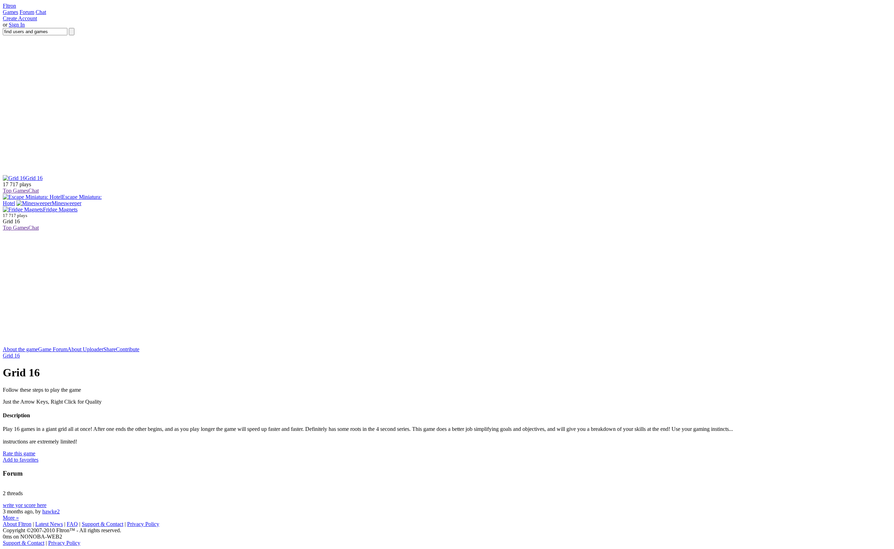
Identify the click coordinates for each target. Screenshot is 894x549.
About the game (20, 349)
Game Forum (52, 349)
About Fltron (17, 524)
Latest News (49, 524)
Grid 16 (11, 356)
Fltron (9, 6)
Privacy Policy (143, 524)
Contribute (127, 349)
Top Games (15, 191)
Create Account (20, 18)
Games (10, 12)
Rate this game (19, 453)
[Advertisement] (130, 330)
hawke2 (51, 511)
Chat (41, 12)
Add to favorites (20, 460)
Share (109, 349)
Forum (27, 12)
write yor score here (24, 505)
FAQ (72, 524)
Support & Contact (102, 524)
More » (11, 518)
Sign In (17, 25)
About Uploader (85, 349)
